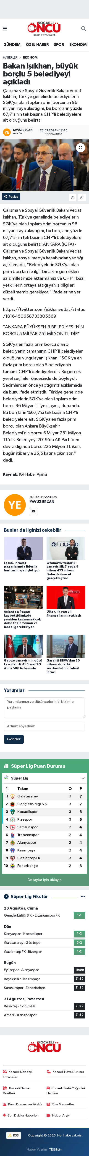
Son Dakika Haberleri (23, 1115)
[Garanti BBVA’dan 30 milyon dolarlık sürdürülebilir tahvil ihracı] (66, 646)
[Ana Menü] (5, 29)
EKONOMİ (78, 45)
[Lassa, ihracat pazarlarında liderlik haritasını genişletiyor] (23, 548)
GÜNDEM (11, 45)
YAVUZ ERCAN (42, 502)
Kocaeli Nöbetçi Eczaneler (17, 1074)
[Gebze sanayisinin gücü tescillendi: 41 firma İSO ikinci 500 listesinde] (23, 646)
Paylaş (13, 196)
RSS (16, 1135)
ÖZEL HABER (37, 45)
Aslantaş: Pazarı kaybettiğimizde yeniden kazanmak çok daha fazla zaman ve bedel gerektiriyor (22, 619)
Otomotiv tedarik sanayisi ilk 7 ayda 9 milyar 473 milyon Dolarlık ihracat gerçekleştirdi (62, 570)
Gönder (14, 739)
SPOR (59, 45)
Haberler (10, 57)
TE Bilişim (55, 1149)
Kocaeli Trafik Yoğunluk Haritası (66, 1091)
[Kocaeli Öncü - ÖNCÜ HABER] (44, 27)
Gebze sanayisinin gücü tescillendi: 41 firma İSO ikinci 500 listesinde (23, 664)
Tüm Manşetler (63, 1104)
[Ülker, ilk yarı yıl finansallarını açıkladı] (66, 597)
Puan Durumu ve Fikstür (25, 1104)
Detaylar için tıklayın (45, 880)
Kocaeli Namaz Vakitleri (17, 1091)
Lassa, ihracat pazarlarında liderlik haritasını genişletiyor (22, 566)
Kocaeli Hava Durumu (68, 1072)
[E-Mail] (33, 511)
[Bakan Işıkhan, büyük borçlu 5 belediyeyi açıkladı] (44, 165)
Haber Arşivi (61, 1115)
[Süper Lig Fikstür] (83, 897)
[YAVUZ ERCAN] (15, 505)
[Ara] (83, 29)
